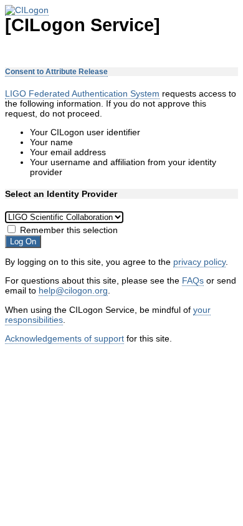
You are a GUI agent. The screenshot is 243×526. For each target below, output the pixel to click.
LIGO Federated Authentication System (82, 93)
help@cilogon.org (73, 290)
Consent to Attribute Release (56, 71)
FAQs (193, 280)
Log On (23, 241)
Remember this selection (69, 230)
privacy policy (199, 262)
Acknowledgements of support (64, 338)
